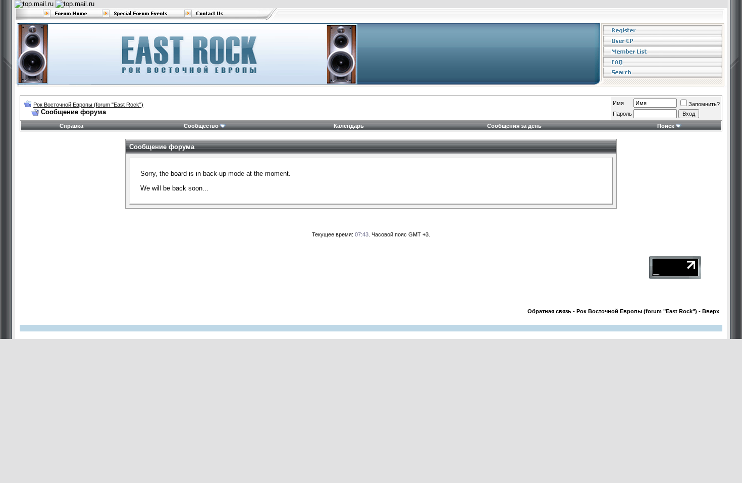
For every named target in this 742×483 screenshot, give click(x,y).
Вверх (710, 311)
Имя (618, 103)
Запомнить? (704, 104)
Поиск (665, 126)
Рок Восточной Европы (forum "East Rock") (88, 105)
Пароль (622, 114)
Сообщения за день (514, 126)
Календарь (349, 126)
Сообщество (201, 126)
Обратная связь (549, 311)
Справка (71, 126)
